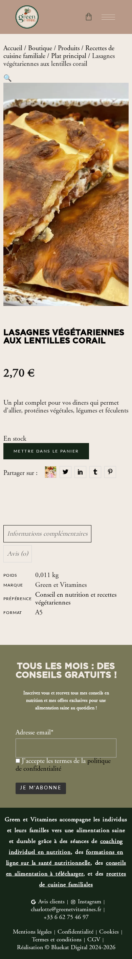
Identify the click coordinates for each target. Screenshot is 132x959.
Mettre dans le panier (46, 451)
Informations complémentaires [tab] (47, 534)
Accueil (12, 48)
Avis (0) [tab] (17, 554)
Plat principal (68, 56)
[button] (7, 79)
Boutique (40, 48)
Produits (69, 48)
